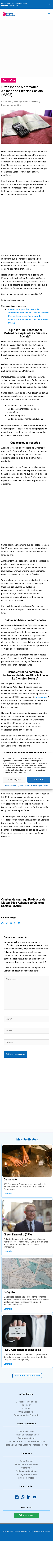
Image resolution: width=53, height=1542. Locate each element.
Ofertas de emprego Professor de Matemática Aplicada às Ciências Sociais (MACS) (27, 319)
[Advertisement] (26, 46)
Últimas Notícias (26, 1412)
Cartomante (10, 1179)
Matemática (41, 697)
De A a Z (26, 1405)
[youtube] (35, 1497)
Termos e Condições (26, 1478)
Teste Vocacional (26, 1438)
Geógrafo (9, 1292)
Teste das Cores (26, 1431)
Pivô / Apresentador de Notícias (22, 1349)
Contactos (26, 1468)
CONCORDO (38, 780)
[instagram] (23, 1497)
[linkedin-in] (29, 1497)
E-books (26, 1408)
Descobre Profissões (26, 1402)
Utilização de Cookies (26, 1474)
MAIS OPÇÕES (14, 780)
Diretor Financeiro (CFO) (18, 1234)
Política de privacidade (39, 785)
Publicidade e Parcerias (26, 1464)
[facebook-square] (17, 1497)
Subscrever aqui (26, 1515)
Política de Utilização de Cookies (17, 785)
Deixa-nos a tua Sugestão (26, 1415)
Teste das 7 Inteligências (26, 1435)
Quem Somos (26, 1461)
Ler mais (8, 1193)
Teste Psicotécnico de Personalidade (26, 1441)
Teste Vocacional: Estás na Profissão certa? (26, 1445)
